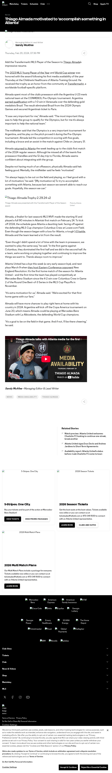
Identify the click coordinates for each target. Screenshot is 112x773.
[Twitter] (5, 697)
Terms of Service (35, 751)
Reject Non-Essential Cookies (94, 767)
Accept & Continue (68, 767)
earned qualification (16, 101)
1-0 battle (79, 231)
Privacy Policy (70, 746)
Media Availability (27, 397)
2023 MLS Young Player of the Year (30, 72)
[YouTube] (28, 697)
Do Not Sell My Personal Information (17, 762)
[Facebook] (12, 697)
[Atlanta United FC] (4, 4)
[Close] (108, 730)
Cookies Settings (9, 725)
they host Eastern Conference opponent (50, 267)
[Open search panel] (89, 4)
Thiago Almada (71, 62)
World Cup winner (65, 72)
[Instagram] (20, 697)
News (9, 397)
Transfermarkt (76, 83)
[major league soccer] (4, 709)
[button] (48, 4)
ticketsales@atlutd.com (69, 516)
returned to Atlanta (25, 148)
